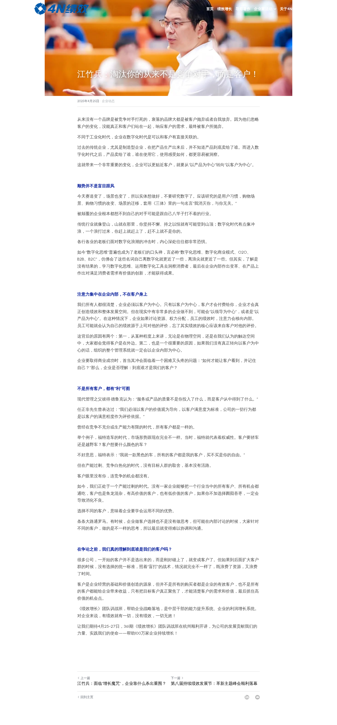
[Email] (257, 697)
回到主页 (86, 697)
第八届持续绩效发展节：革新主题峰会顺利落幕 (214, 683)
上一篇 (85, 678)
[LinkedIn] (247, 697)
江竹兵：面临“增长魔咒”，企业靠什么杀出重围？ (121, 683)
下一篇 (175, 678)
